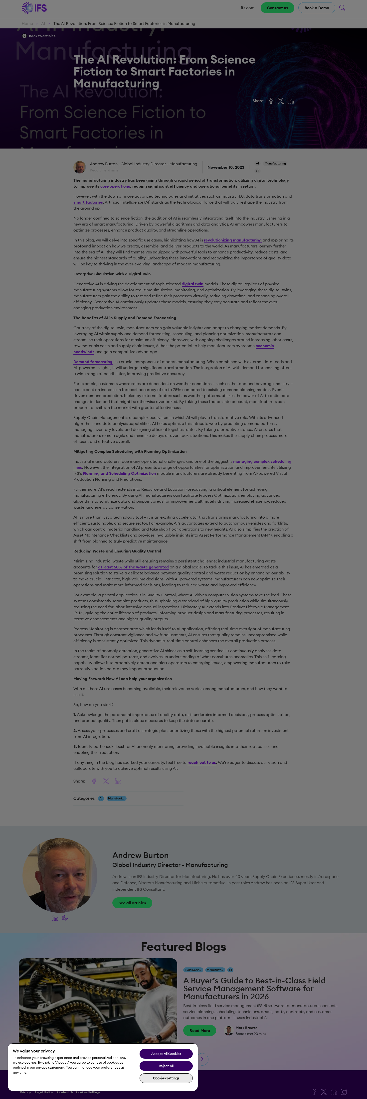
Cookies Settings (166, 1078)
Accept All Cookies (166, 1054)
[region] (103, 1067)
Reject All (166, 1066)
